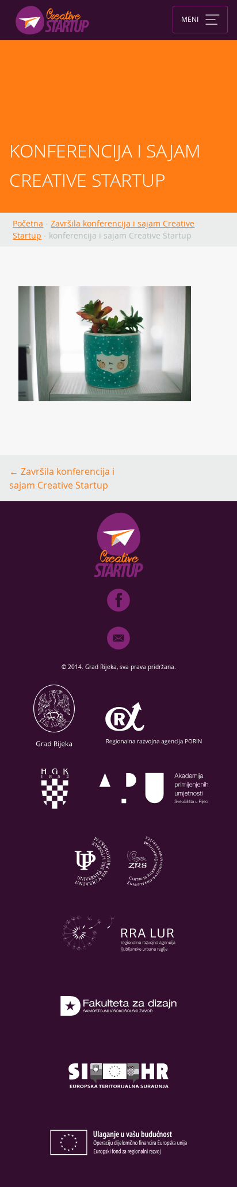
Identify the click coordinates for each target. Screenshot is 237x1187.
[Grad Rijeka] (54, 747)
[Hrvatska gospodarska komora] (54, 819)
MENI (189, 18)
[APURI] (154, 819)
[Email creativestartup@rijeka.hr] (118, 652)
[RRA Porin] (154, 747)
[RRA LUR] (118, 964)
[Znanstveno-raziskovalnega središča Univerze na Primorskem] (118, 892)
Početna (28, 223)
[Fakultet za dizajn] (118, 1037)
